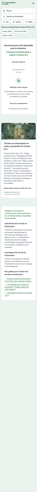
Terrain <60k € (7, 31)
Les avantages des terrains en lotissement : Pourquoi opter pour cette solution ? (17, 287)
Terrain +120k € (7, 35)
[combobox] (18, 10)
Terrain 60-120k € (20, 31)
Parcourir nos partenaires (18, 103)
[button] (33, 3)
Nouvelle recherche (18, 62)
